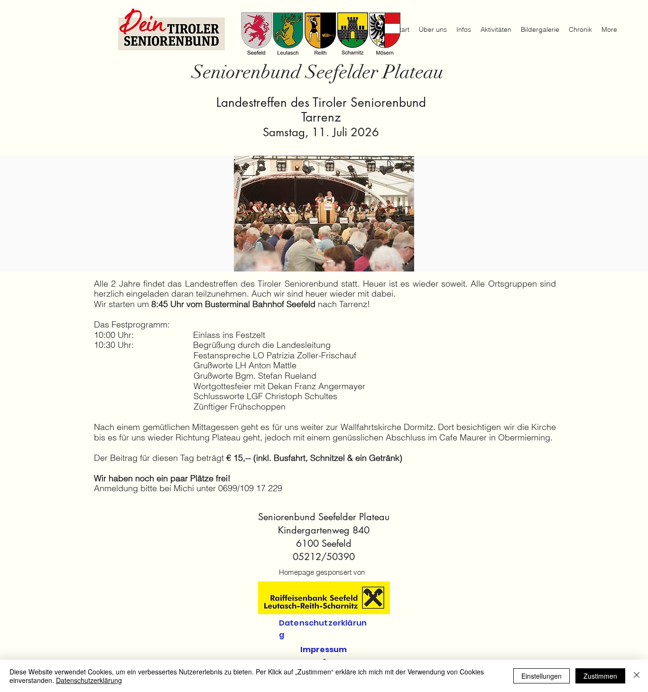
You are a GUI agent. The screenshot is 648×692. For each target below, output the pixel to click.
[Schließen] (636, 675)
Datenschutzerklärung (89, 680)
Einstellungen (541, 676)
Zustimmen (600, 676)
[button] (324, 213)
